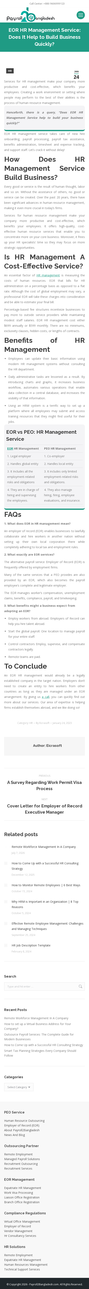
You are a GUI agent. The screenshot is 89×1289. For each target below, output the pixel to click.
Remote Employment (18, 1154)
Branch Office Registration (22, 1202)
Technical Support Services (22, 1269)
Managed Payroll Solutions (22, 1159)
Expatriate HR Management (22, 1188)
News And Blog (14, 1135)
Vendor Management (18, 1231)
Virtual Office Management (22, 1221)
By (42, 723)
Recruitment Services (18, 1168)
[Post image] (5, 846)
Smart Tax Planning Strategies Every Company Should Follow (40, 1053)
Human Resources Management (26, 1265)
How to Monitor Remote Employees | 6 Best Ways (46, 885)
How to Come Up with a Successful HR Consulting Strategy (45, 866)
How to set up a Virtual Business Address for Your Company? (37, 1026)
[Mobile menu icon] (81, 15)
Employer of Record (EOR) (21, 1125)
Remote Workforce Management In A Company (44, 847)
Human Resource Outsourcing (24, 1121)
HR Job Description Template (31, 945)
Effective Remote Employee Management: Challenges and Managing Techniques (47, 926)
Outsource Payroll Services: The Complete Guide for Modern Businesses (39, 1036)
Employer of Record (17, 1226)
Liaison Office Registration (22, 1197)
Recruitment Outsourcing (21, 1164)
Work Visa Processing (18, 1193)
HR (10, 71)
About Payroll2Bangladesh (22, 1130)
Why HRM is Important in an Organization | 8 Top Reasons (45, 904)
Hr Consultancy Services (20, 1236)
